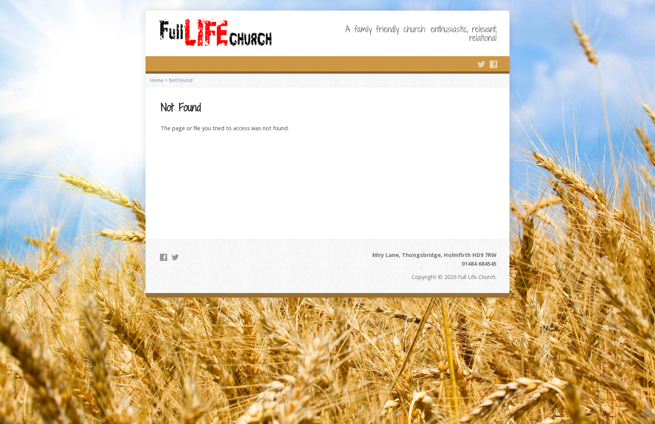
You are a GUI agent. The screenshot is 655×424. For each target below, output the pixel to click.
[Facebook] (493, 64)
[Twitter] (481, 64)
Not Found (181, 80)
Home (157, 80)
